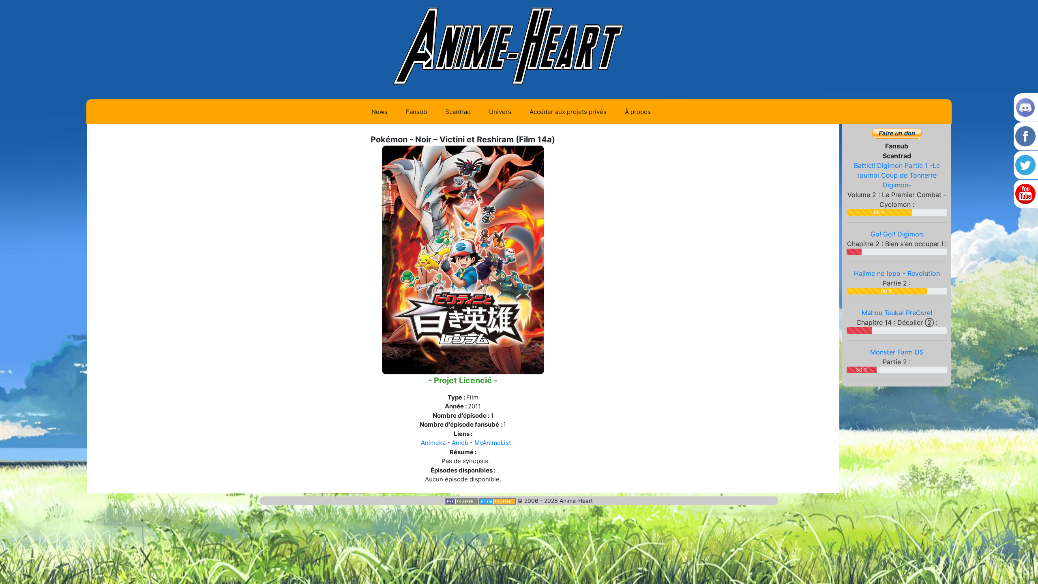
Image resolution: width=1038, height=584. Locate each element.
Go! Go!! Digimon (897, 234)
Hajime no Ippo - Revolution (897, 273)
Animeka (433, 443)
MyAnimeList (492, 443)
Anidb (460, 443)
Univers (500, 112)
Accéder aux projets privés (568, 112)
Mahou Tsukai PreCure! (897, 313)
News (379, 112)
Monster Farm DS (897, 352)
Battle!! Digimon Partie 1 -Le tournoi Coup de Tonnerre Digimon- (897, 175)
